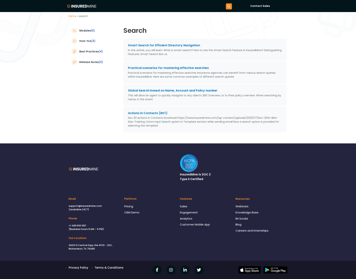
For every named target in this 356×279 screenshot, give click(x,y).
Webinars (241, 206)
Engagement (189, 212)
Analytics (186, 218)
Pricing (128, 206)
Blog (238, 224)
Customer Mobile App (195, 224)
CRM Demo (131, 212)
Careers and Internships (251, 230)
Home (72, 16)
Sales (183, 206)
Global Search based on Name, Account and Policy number (172, 90)
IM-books (241, 218)
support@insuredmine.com (85, 206)
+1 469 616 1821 (77, 225)
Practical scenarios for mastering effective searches (168, 68)
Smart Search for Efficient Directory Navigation (164, 45)
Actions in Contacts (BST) (147, 113)
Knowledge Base (246, 212)
